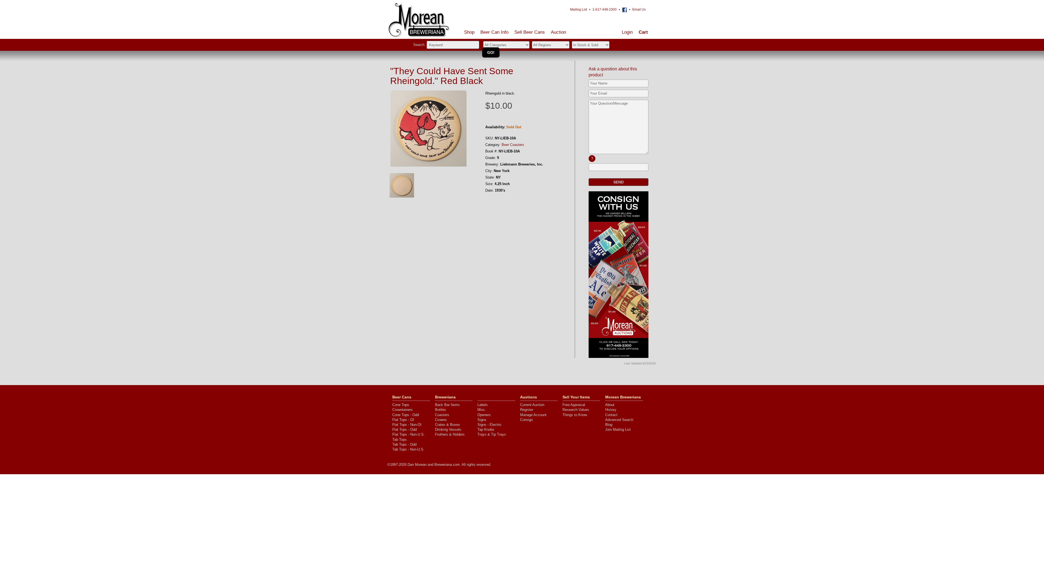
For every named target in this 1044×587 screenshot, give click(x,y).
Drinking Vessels (448, 429)
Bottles (440, 410)
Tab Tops (399, 440)
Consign (526, 420)
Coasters (442, 415)
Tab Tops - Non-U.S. (408, 449)
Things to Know (575, 415)
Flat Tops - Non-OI (406, 425)
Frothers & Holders (450, 434)
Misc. (481, 410)
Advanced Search (619, 420)
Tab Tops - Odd (404, 444)
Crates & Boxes (447, 425)
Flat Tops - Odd (404, 429)
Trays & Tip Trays (491, 434)
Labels (482, 405)
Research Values (576, 410)
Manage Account (533, 415)
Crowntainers (402, 410)
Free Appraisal (574, 405)
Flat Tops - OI (403, 420)
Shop (469, 32)
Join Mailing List (618, 429)
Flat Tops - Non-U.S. (408, 434)
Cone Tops (400, 405)
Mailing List (578, 9)
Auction (558, 32)
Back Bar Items (447, 405)
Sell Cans (529, 32)
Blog (608, 425)
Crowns (441, 420)
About (609, 405)
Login (627, 32)
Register (526, 410)
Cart (643, 32)
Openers (484, 415)
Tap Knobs (485, 429)
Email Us (639, 9)
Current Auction (532, 405)
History (610, 410)
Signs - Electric (489, 425)
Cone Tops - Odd (405, 415)
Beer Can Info (494, 32)
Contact (611, 415)
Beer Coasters (513, 145)
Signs (481, 420)
